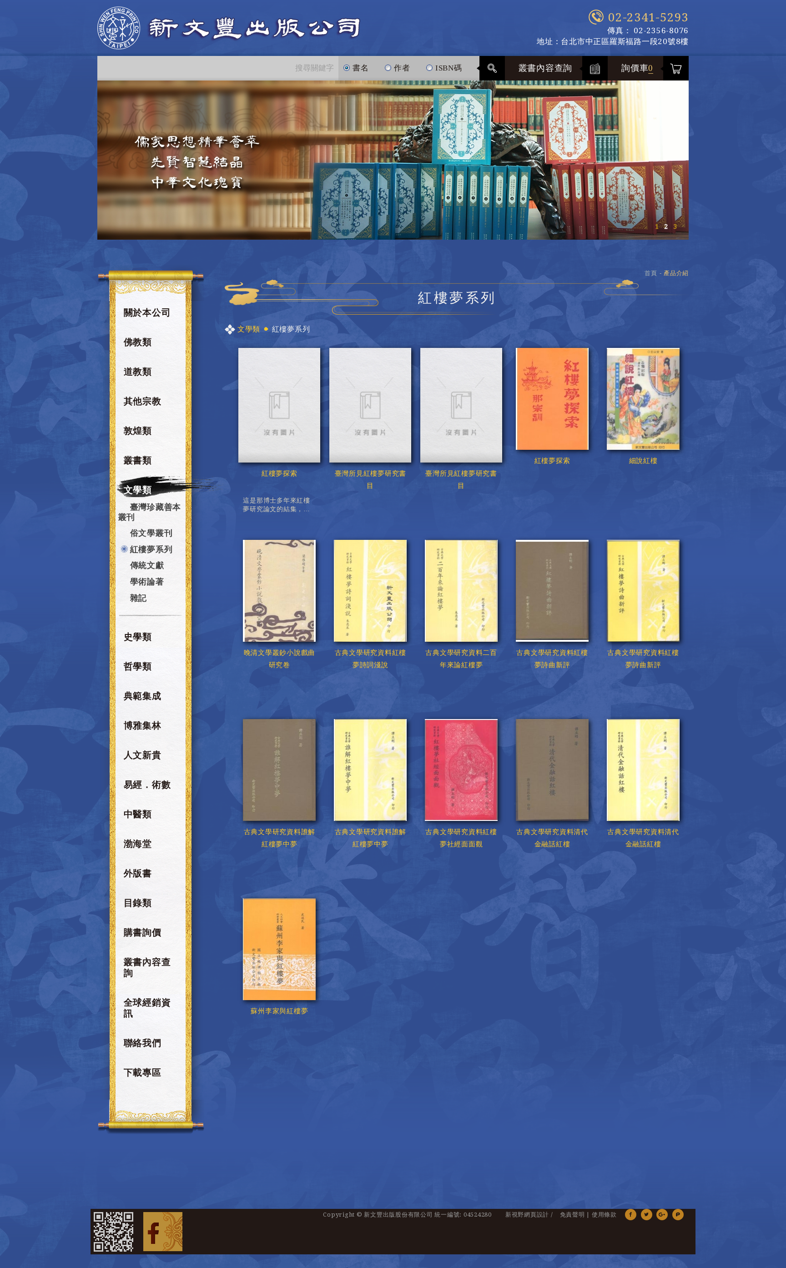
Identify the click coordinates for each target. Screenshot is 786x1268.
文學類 (138, 489)
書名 (359, 68)
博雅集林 (142, 725)
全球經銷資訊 (147, 1008)
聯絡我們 (142, 1042)
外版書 (138, 873)
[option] (393, 160)
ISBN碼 (447, 68)
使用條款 (604, 1214)
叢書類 (138, 460)
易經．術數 (147, 784)
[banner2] (393, 160)
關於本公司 (147, 312)
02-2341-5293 (648, 17)
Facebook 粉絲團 (163, 1231)
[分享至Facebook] (630, 1214)
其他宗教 (142, 401)
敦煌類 (138, 430)
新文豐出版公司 (228, 28)
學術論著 (147, 581)
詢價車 (637, 68)
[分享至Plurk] (678, 1214)
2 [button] (666, 226)
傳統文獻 (147, 565)
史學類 (138, 636)
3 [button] (675, 226)
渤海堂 (138, 843)
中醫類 (138, 814)
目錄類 (138, 902)
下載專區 (142, 1072)
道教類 (138, 371)
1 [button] (657, 226)
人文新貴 (142, 755)
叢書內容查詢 (546, 68)
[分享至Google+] (662, 1214)
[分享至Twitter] (646, 1214)
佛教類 (138, 342)
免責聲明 (572, 1214)
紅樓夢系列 (151, 549)
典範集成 (142, 695)
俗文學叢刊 (151, 533)
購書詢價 (142, 932)
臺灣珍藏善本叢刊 (149, 512)
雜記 (138, 598)
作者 (401, 68)
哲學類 (138, 666)
